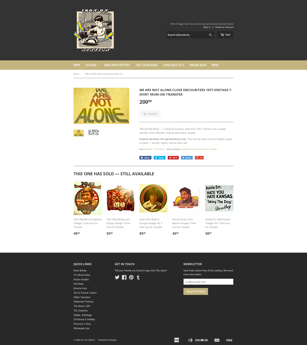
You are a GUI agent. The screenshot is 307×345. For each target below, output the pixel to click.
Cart (227, 34)
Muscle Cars (80, 288)
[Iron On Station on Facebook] (124, 278)
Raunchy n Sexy (82, 323)
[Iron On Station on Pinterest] (131, 278)
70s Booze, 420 (82, 306)
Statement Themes (84, 301)
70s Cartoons (81, 310)
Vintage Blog (197, 65)
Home (77, 65)
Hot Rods (78, 283)
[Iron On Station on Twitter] (117, 278)
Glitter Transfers (82, 297)
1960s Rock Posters (117, 65)
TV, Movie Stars (82, 274)
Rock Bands (80, 270)
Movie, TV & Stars (155, 149)
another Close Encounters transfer (199, 149)
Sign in (207, 27)
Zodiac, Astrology (83, 315)
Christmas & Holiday (84, 319)
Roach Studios (81, 279)
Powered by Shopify (107, 339)
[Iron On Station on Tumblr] (138, 278)
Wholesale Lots (173, 65)
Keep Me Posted (196, 291)
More (215, 65)
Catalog (91, 65)
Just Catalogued (146, 65)
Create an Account (224, 27)
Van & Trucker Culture (85, 292)
